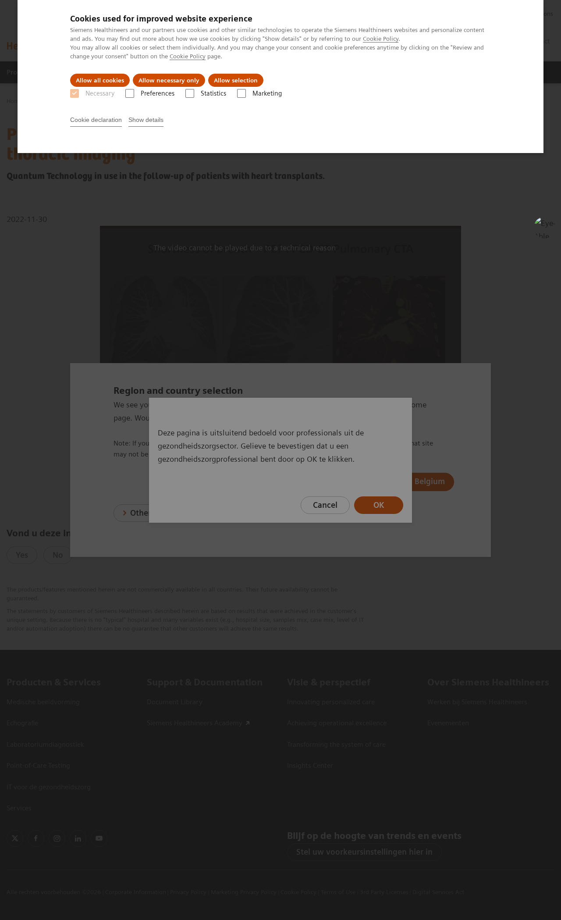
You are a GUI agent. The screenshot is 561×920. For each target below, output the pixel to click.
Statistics (213, 93)
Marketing (267, 93)
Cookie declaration (96, 119)
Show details (145, 119)
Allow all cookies (100, 80)
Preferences (157, 93)
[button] (545, 228)
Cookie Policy (380, 38)
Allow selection (236, 80)
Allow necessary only (168, 80)
